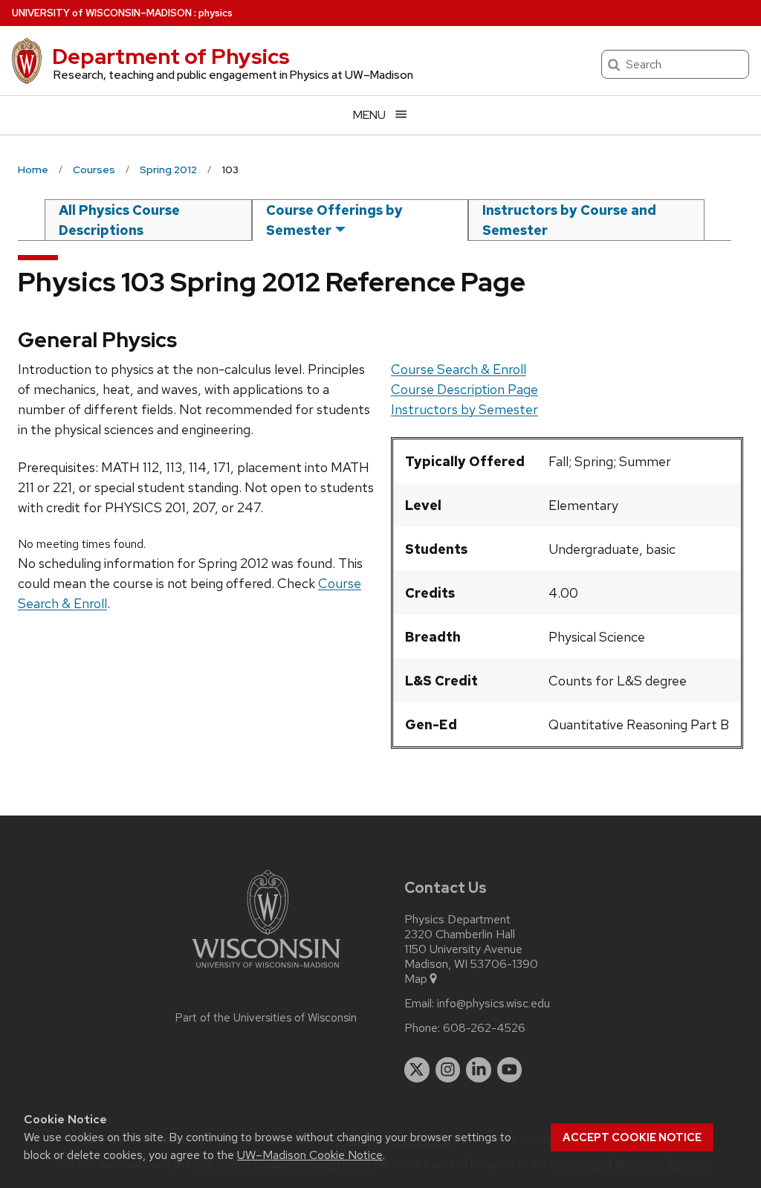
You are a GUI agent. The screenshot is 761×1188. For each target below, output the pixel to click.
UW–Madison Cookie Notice (310, 1155)
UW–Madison (102, 13)
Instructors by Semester (464, 409)
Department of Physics (171, 56)
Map (415, 979)
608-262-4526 (484, 1028)
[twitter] (417, 1069)
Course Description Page (464, 389)
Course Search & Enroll (458, 369)
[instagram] (448, 1069)
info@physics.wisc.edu (493, 1003)
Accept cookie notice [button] (632, 1137)
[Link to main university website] (266, 970)
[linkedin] (478, 1069)
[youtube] (509, 1069)
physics (215, 13)
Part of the (266, 1017)
